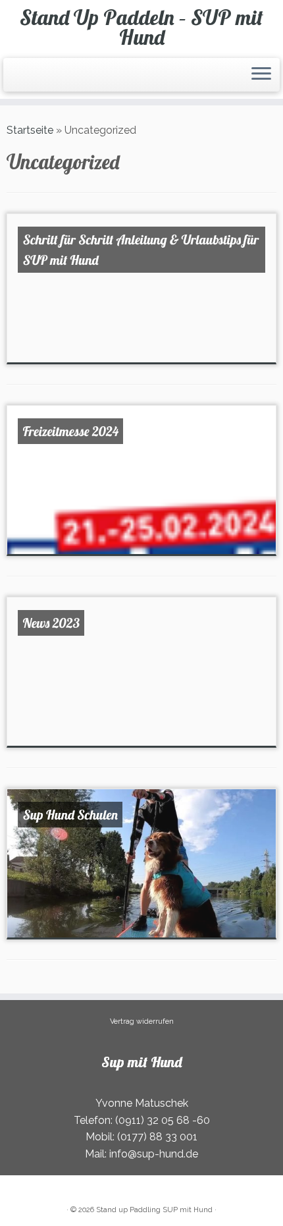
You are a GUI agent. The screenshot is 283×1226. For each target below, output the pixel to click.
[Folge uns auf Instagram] (22, 80)
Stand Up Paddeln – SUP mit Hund (141, 27)
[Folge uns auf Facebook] (18, 80)
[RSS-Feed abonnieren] (11, 80)
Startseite (30, 130)
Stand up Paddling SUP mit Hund (154, 1210)
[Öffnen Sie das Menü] (261, 75)
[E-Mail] (14, 80)
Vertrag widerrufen (142, 1021)
